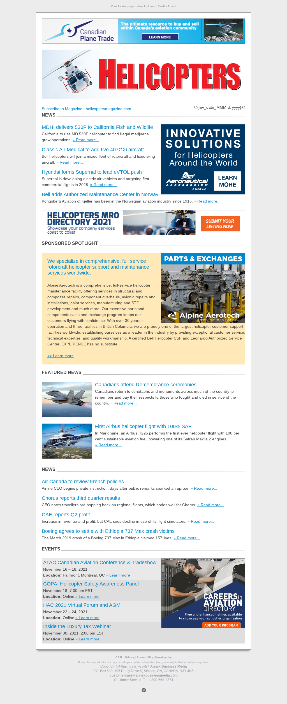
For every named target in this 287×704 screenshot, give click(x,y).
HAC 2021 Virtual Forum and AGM (82, 605)
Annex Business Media (168, 666)
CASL (119, 657)
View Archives (146, 6)
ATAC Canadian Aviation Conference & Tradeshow (99, 562)
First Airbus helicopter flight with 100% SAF (143, 426)
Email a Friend (167, 6)
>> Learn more (60, 356)
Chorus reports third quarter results (81, 498)
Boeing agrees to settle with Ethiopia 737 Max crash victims (108, 531)
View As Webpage (122, 6)
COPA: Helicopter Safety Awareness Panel (91, 584)
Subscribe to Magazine (62, 108)
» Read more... (86, 140)
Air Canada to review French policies (83, 481)
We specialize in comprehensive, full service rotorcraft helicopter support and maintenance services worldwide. (98, 267)
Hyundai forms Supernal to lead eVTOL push (92, 172)
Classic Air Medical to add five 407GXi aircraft (93, 149)
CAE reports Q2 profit (66, 514)
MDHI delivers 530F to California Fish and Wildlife (97, 127)
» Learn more (118, 575)
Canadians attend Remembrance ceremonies (145, 384)
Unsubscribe (163, 657)
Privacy (130, 657)
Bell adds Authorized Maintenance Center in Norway (100, 194)
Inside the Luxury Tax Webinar (77, 626)
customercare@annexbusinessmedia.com (144, 675)
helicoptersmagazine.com (108, 108)
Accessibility (145, 657)
